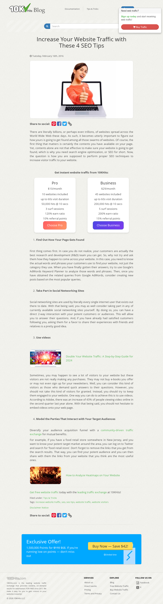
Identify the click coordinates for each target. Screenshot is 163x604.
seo (63, 502)
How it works (90, 586)
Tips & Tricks (92, 8)
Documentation (72, 8)
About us (88, 582)
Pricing (87, 589)
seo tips (70, 502)
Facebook (144, 582)
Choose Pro (55, 225)
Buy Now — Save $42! (110, 546)
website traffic (83, 502)
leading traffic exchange (92, 492)
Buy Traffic (141, 27)
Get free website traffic (44, 492)
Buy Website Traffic (119, 589)
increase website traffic (48, 502)
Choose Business (108, 225)
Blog (112, 582)
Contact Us (115, 593)
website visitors (100, 502)
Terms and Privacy (93, 593)
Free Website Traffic (119, 586)
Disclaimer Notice (39, 507)
